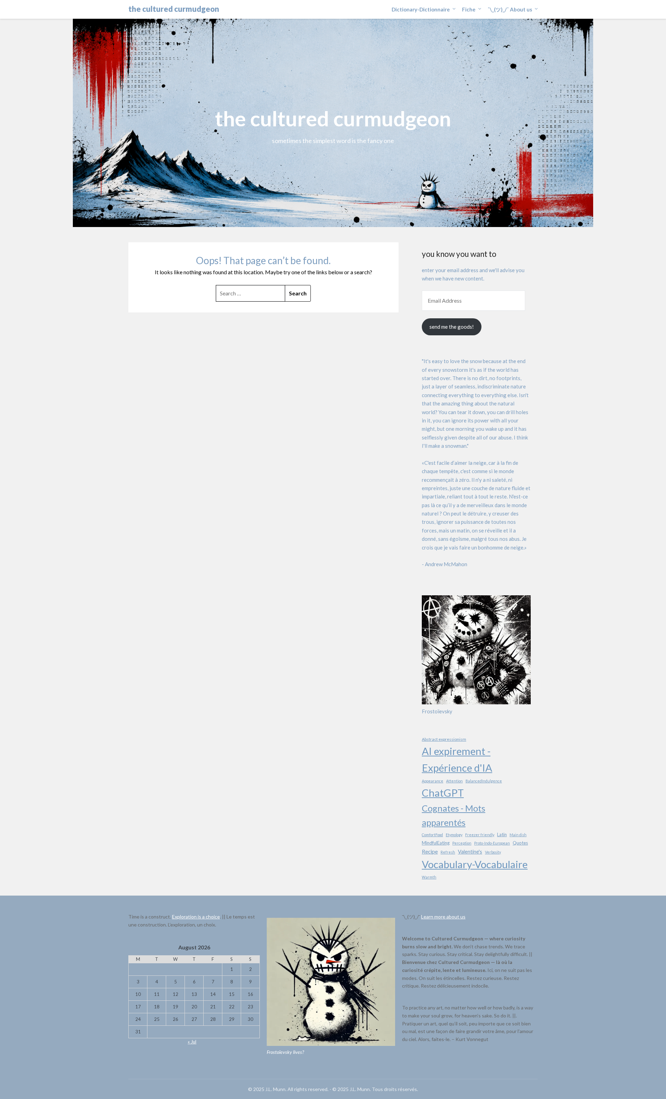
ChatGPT (443, 793)
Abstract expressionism (444, 739)
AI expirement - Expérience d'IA (457, 759)
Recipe (430, 851)
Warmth (429, 877)
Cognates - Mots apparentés (453, 815)
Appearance (432, 781)
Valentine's (470, 851)
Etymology (454, 834)
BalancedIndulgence (484, 781)
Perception (461, 843)
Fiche (469, 9)
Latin (502, 834)
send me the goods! (451, 327)
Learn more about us (443, 917)
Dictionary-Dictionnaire (421, 9)
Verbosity (493, 852)
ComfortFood (432, 834)
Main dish (518, 834)
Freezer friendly (479, 834)
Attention (454, 781)
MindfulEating (436, 843)
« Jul (192, 1042)
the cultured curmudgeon (173, 9)
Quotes (520, 843)
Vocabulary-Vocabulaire (475, 864)
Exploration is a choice (196, 917)
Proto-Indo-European (492, 843)
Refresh (448, 852)
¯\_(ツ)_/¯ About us (510, 9)
